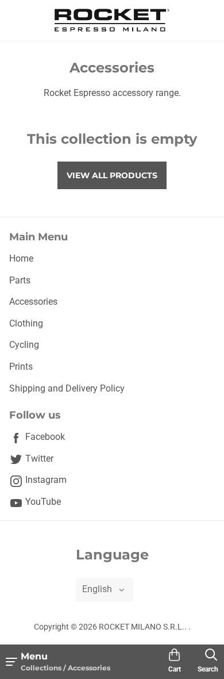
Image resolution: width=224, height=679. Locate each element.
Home (21, 258)
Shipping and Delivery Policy (67, 388)
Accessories (33, 301)
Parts (19, 280)
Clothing (26, 323)
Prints (21, 366)
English (97, 589)
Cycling (24, 344)
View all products (112, 175)
